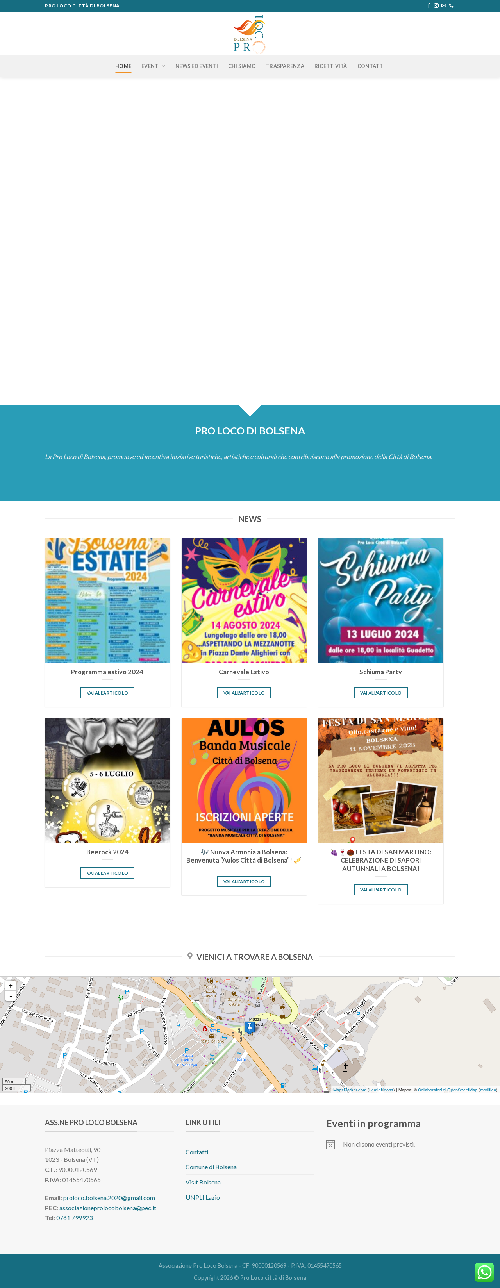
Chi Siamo (242, 66)
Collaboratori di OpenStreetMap (447, 1089)
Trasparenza (285, 66)
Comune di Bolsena (211, 1166)
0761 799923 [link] (74, 1217)
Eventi (150, 66)
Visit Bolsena (203, 1182)
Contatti (371, 66)
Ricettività (330, 66)
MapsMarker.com (349, 1089)
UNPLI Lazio (203, 1197)
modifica (488, 1089)
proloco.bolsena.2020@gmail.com (109, 1197)
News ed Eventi (196, 66)
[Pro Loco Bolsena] (250, 33)
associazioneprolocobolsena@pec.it (107, 1207)
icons (388, 1089)
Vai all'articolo (108, 693)
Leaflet (375, 1089)
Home (123, 66)
